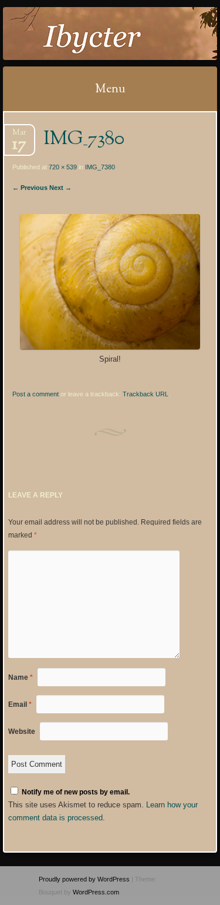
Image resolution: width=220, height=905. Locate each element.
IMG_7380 (100, 167)
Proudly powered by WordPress (84, 879)
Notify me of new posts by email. (76, 792)
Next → (60, 187)
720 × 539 (63, 167)
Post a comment (35, 394)
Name (20, 677)
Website (21, 731)
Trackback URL (145, 394)
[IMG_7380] (109, 346)
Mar (19, 136)
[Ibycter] (91, 33)
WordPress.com (96, 892)
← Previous (30, 187)
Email (20, 704)
